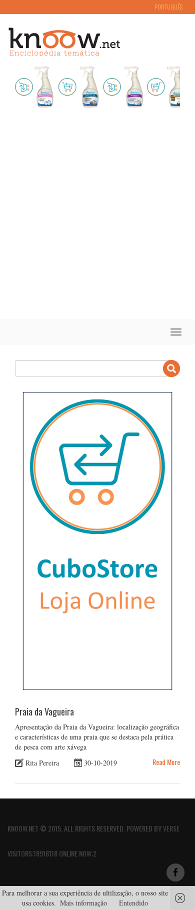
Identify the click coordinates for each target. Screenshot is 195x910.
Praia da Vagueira (44, 711)
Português (168, 6)
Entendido (133, 903)
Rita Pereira (42, 763)
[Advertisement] (97, 216)
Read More (166, 761)
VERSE (171, 828)
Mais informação (83, 903)
